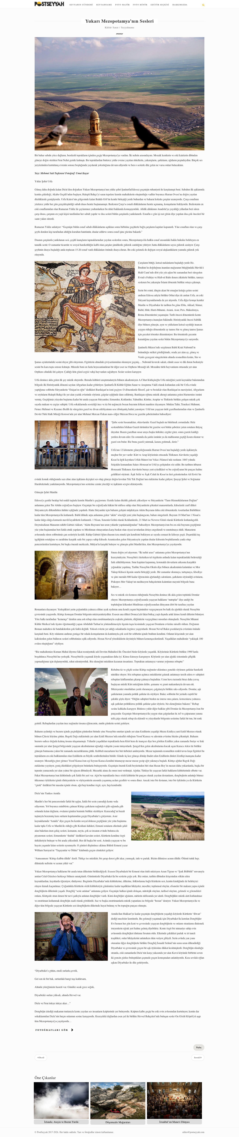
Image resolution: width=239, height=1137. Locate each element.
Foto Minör (140, 4)
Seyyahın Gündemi (81, 4)
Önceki (41, 1057)
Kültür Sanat (112, 27)
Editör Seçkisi (160, 4)
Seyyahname (104, 4)
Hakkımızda (180, 4)
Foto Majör (122, 4)
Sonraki (197, 1057)
